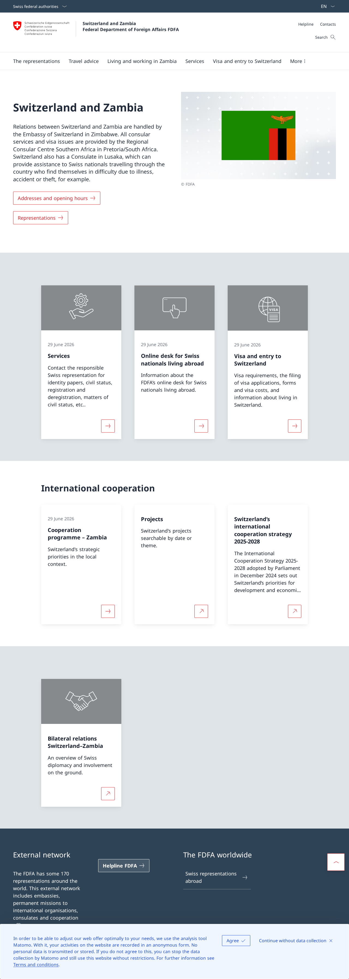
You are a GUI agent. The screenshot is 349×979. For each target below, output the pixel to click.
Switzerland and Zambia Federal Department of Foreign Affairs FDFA (131, 26)
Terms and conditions (36, 965)
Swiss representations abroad (211, 877)
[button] (36, 61)
